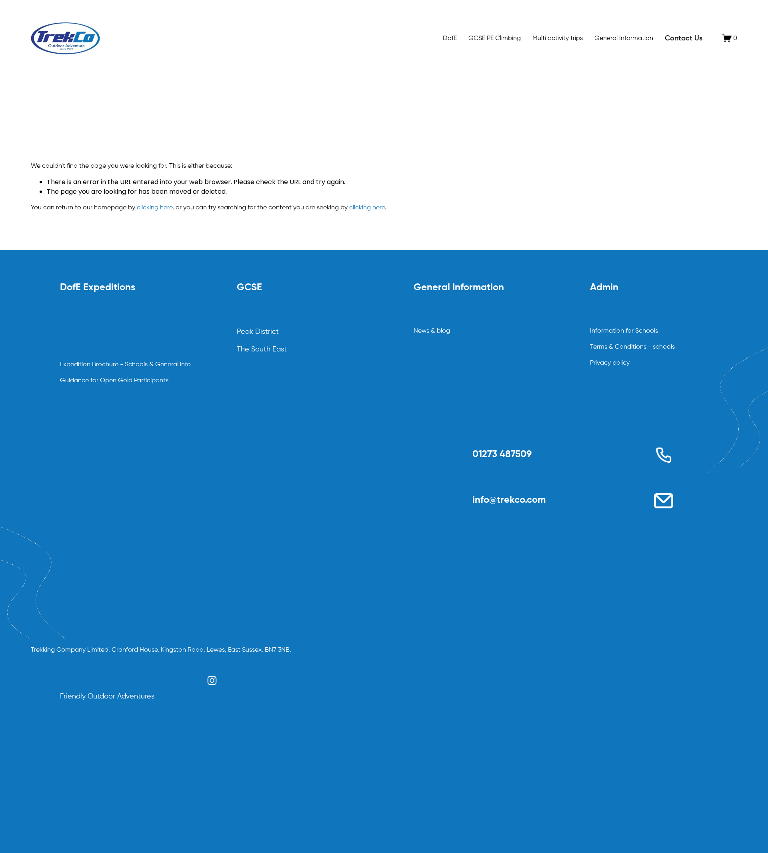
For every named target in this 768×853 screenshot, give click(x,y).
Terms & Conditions (618, 347)
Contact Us (683, 38)
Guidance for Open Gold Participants (114, 380)
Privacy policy (610, 363)
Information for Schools (624, 331)
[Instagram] (212, 680)
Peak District (258, 331)
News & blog (432, 331)
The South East (262, 349)
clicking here (154, 208)
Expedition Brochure (89, 364)
